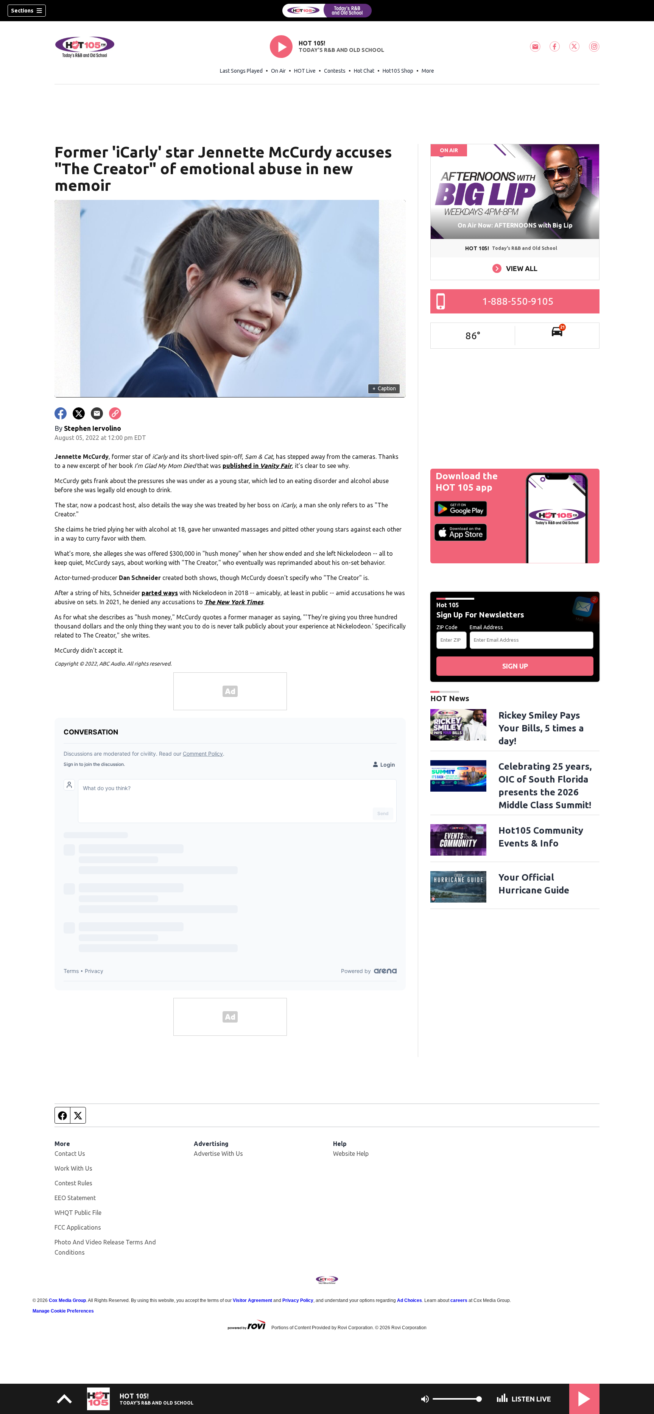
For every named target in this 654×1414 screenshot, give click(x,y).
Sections (22, 11)
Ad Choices (409, 1300)
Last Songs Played (241, 71)
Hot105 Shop (398, 71)
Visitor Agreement (252, 1300)
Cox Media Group (67, 1300)
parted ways (160, 592)
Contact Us (69, 1153)
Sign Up (515, 666)
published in (257, 465)
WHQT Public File (77, 1212)
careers (458, 1300)
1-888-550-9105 (518, 301)
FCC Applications (77, 1227)
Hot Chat (364, 71)
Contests (335, 71)
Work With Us (73, 1168)
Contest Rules (73, 1183)
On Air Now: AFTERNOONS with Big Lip (515, 225)
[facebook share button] (60, 413)
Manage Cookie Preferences (63, 1311)
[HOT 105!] (327, 10)
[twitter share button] (79, 413)
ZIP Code (447, 627)
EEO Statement (75, 1197)
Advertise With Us (218, 1153)
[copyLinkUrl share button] (115, 413)
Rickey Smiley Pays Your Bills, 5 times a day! (541, 728)
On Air (278, 71)
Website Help (351, 1153)
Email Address (486, 627)
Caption (384, 388)
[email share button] (97, 413)
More (428, 71)
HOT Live (305, 71)
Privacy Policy (297, 1300)
